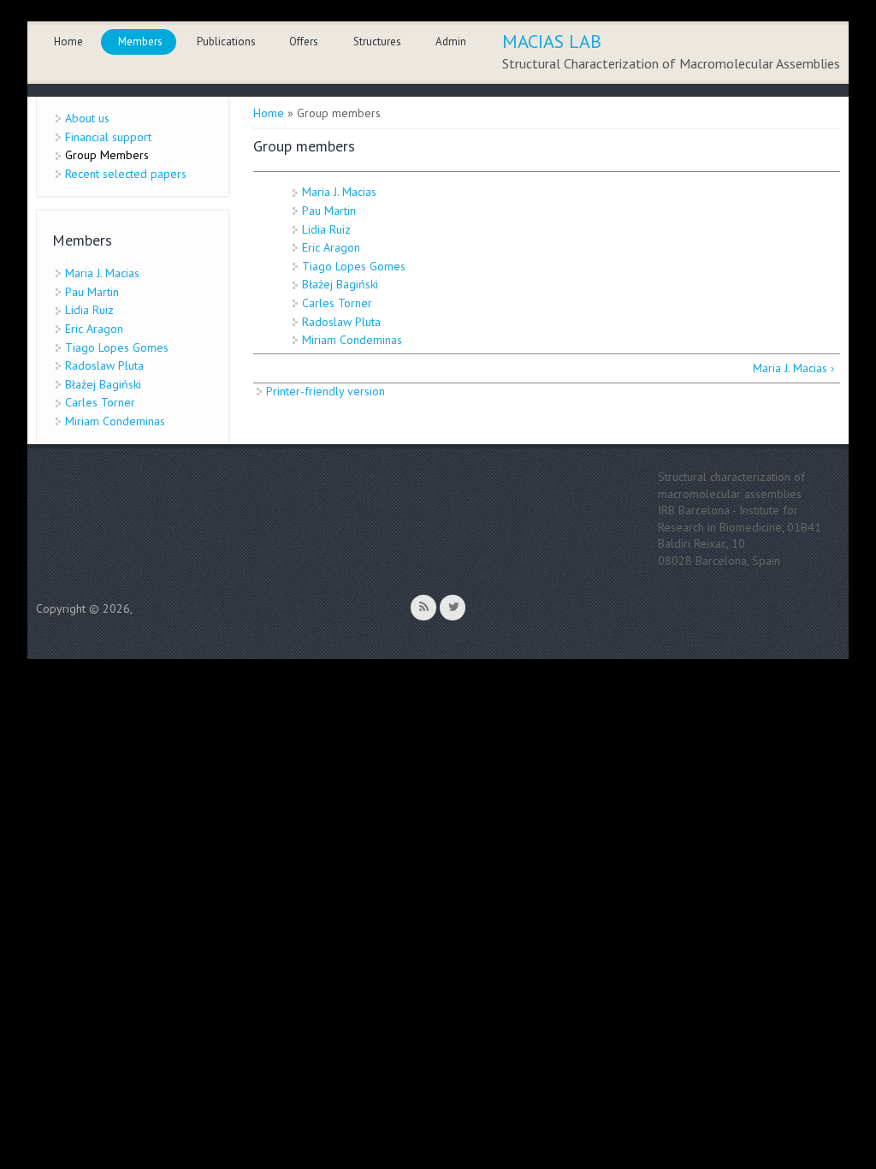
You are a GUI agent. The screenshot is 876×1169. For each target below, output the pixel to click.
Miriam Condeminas (352, 339)
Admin (450, 41)
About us (87, 118)
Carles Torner (337, 303)
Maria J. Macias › (793, 368)
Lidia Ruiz (326, 229)
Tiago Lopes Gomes (353, 266)
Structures (377, 41)
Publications (226, 41)
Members (140, 41)
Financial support (108, 137)
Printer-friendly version (325, 391)
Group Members (107, 155)
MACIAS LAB (551, 41)
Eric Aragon (331, 247)
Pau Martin (329, 210)
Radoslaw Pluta (341, 321)
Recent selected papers (125, 173)
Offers (303, 41)
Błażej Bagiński (340, 284)
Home (68, 41)
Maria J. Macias (339, 191)
